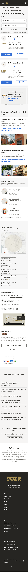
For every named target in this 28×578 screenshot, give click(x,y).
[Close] (24, 89)
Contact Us (7, 509)
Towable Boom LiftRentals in (8, 257)
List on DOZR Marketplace (11, 547)
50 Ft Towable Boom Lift (16, 63)
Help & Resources (8, 499)
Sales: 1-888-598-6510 (14, 485)
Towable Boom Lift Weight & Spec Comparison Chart (11, 129)
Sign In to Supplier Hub (10, 544)
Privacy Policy (19, 561)
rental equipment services (16, 297)
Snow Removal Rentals (10, 525)
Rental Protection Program (11, 528)
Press (5, 501)
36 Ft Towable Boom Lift (16, 37)
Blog (5, 507)
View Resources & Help (15, 438)
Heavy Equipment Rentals (12, 7)
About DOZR (7, 496)
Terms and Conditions (9, 561)
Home (3, 7)
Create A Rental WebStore (11, 550)
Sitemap (6, 562)
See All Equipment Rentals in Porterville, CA (11, 217)
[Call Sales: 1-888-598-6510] (22, 3)
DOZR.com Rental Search (10, 523)
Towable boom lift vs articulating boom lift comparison (13, 160)
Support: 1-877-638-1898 (14, 487)
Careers (6, 504)
